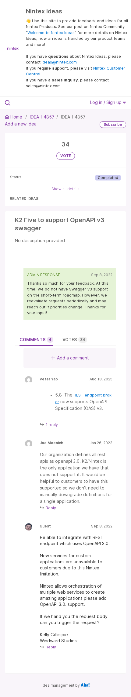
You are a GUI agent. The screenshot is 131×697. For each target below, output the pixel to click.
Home (16, 116)
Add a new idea (21, 123)
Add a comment (73, 357)
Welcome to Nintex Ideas (51, 32)
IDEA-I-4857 (42, 116)
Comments (35, 339)
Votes (73, 339)
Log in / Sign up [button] (106, 102)
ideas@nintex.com (59, 62)
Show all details (65, 189)
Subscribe (113, 124)
